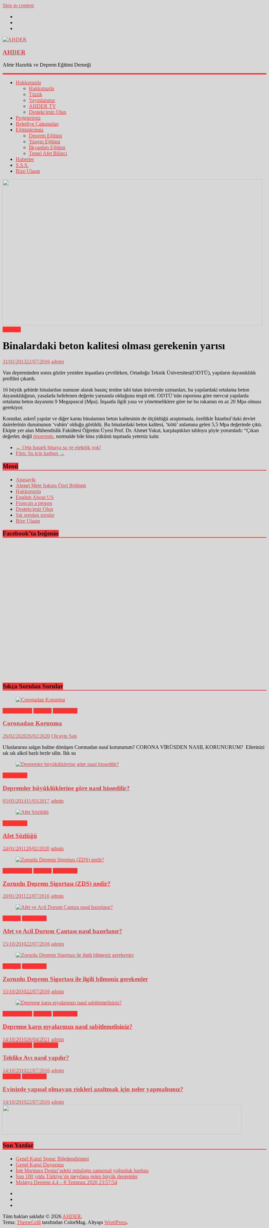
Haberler (25, 159)
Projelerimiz (28, 118)
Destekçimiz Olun (47, 112)
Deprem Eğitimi (45, 135)
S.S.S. (22, 165)
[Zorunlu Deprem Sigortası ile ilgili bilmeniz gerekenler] (75, 955)
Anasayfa (25, 479)
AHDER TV (42, 106)
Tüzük (35, 94)
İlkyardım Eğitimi (47, 147)
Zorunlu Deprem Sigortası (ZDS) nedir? (57, 883)
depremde (43, 436)
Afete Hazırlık (17, 711)
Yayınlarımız (42, 100)
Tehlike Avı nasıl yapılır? (36, 1057)
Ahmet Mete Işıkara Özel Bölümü (51, 485)
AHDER (14, 52)
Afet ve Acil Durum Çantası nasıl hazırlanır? (62, 931)
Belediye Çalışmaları (37, 124)
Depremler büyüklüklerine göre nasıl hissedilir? (66, 788)
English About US (35, 497)
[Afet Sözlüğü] (32, 812)
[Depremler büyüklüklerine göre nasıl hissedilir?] (67, 764)
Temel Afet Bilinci (48, 153)
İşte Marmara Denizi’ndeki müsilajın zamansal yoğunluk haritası (82, 1170)
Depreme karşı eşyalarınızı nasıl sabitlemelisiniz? (68, 1026)
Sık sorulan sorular (35, 515)
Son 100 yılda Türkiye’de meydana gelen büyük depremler (77, 1176)
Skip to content (18, 5)
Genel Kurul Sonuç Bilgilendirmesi (52, 1158)
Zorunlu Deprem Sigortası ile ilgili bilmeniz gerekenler (75, 979)
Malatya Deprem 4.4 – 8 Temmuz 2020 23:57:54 (66, 1182)
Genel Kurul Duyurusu (40, 1164)
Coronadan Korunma (32, 723)
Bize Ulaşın (28, 171)
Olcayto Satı (64, 736)
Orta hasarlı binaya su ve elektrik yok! (58, 447)
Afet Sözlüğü (20, 835)
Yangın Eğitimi (44, 141)
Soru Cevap (65, 711)
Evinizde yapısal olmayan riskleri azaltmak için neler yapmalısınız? (93, 1089)
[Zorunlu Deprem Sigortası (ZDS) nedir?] (60, 859)
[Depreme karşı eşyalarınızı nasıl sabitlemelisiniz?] (69, 1002)
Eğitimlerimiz (30, 129)
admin (57, 361)
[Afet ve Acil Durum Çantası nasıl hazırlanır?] (64, 907)
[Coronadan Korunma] (40, 699)
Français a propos (34, 503)
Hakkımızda (28, 82)
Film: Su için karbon (40, 453)
